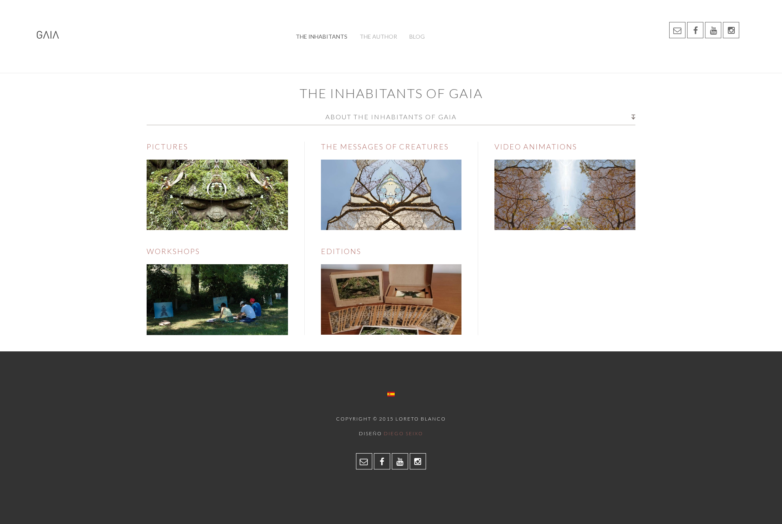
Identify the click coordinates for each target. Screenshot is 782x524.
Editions (341, 251)
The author (378, 36)
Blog (417, 36)
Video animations (535, 146)
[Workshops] (217, 299)
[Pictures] (217, 194)
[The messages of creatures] (391, 194)
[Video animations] (564, 194)
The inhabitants (321, 36)
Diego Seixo (403, 433)
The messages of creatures (385, 146)
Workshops (173, 251)
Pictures (167, 146)
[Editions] (391, 299)
